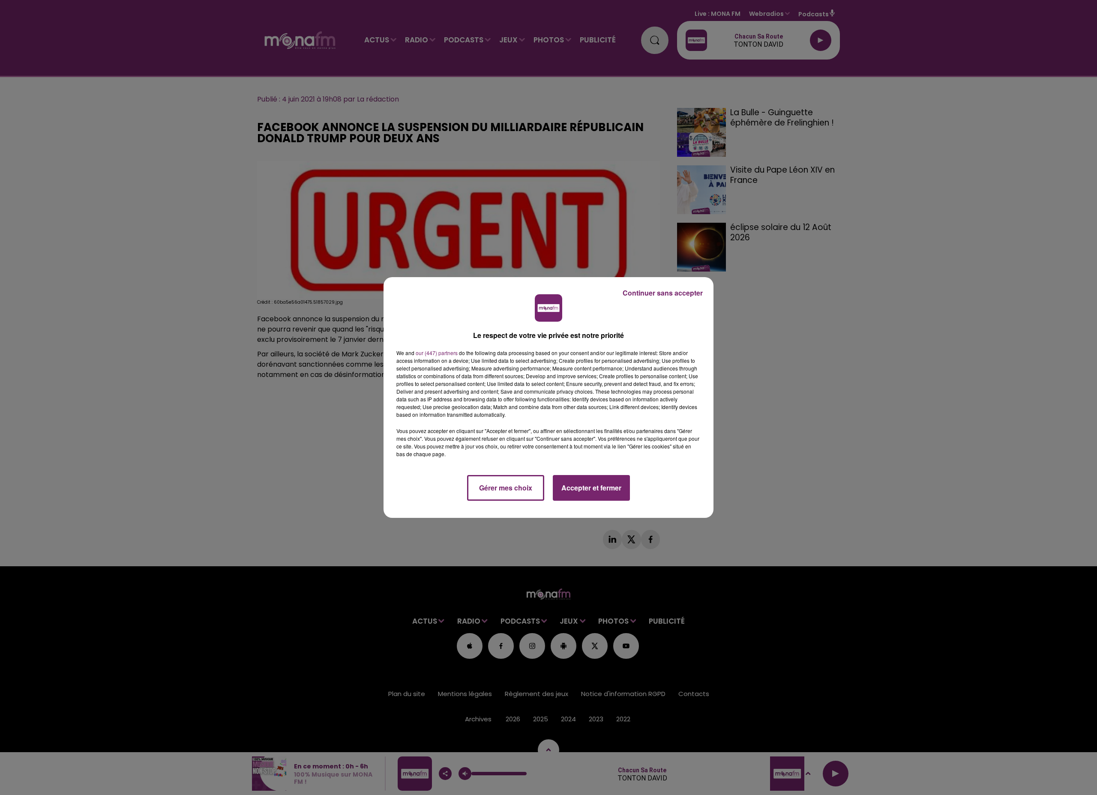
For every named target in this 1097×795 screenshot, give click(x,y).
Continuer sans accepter (663, 293)
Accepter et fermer (591, 488)
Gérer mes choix (505, 488)
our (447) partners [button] (437, 352)
